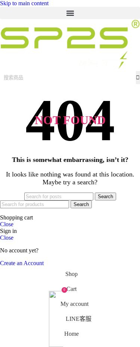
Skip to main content (24, 3)
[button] (70, 13)
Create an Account (22, 263)
